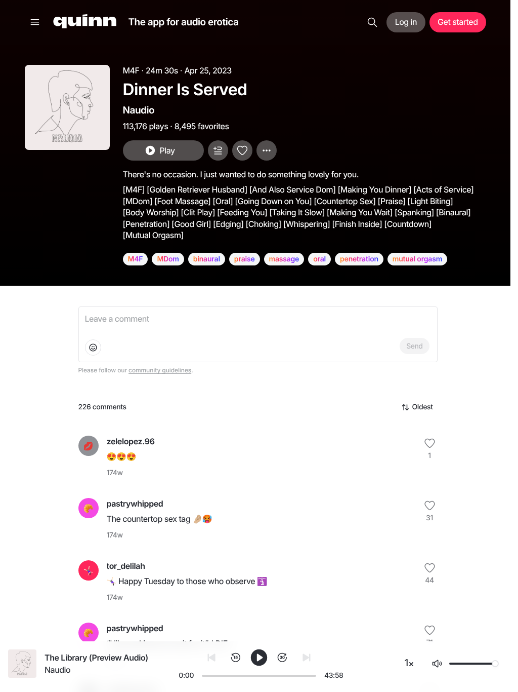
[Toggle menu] (35, 22)
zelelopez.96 (131, 441)
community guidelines (159, 370)
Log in (406, 22)
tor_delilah (126, 566)
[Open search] (372, 22)
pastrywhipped (135, 503)
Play (167, 150)
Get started (458, 22)
